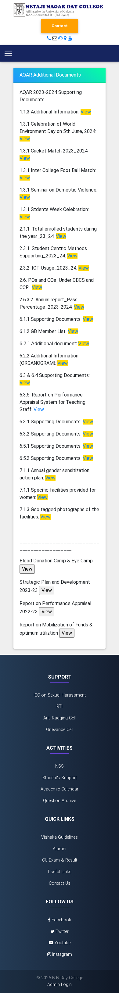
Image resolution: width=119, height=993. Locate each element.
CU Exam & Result (59, 860)
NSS (59, 766)
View (39, 409)
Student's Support (59, 777)
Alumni (59, 848)
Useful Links (59, 871)
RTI (59, 706)
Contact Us (59, 883)
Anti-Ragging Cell (59, 718)
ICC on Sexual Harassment (60, 695)
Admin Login (59, 984)
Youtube (61, 942)
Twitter (61, 931)
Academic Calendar (59, 789)
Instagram (61, 954)
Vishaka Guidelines (59, 837)
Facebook (60, 920)
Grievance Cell (59, 729)
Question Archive (59, 800)
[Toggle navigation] (8, 53)
